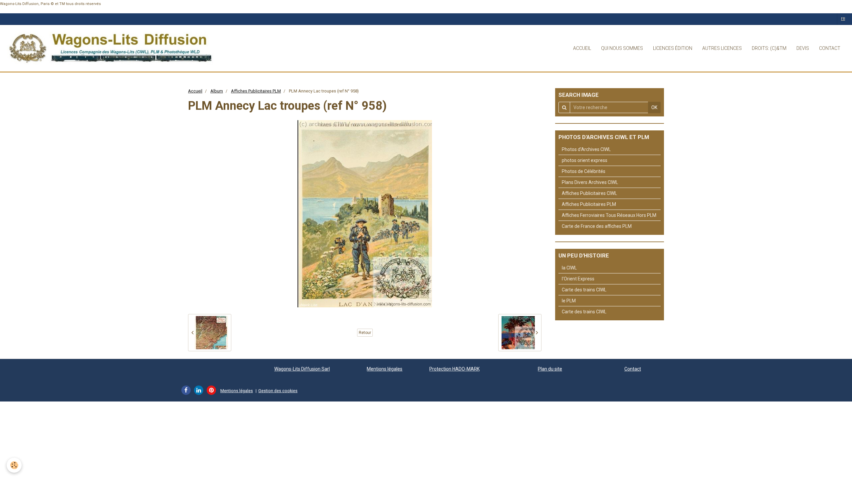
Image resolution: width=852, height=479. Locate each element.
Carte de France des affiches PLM (597, 226)
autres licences (722, 48)
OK (654, 107)
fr (843, 19)
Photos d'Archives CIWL (586, 149)
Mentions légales (384, 369)
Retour (365, 332)
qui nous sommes (622, 48)
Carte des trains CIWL (584, 289)
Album (216, 90)
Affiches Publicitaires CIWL (589, 193)
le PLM (569, 300)
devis (802, 48)
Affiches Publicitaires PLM (256, 90)
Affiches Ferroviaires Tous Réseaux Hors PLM (609, 215)
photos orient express (584, 160)
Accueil (195, 90)
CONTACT (829, 48)
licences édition (672, 48)
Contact (632, 369)
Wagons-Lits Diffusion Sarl (302, 369)
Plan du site (550, 369)
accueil (582, 48)
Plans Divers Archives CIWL (590, 182)
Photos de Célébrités (583, 171)
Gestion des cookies (278, 390)
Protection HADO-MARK (454, 369)
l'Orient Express (578, 278)
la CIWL (569, 267)
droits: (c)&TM (769, 48)
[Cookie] (14, 465)
